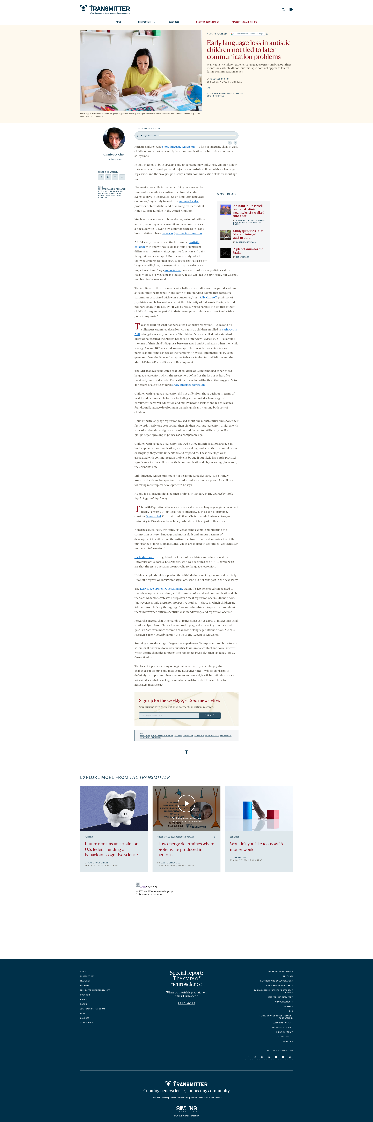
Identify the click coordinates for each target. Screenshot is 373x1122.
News (118, 22)
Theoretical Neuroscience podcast (175, 837)
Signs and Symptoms (150, 738)
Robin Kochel (172, 270)
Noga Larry (239, 222)
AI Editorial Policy (282, 1027)
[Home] (187, 1083)
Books (83, 1004)
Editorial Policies (283, 1023)
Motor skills (116, 193)
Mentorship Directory (280, 997)
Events (84, 1014)
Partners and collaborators (276, 981)
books (92, 1009)
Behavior (235, 837)
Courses (84, 1018)
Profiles (84, 986)
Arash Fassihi (243, 221)
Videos (84, 1000)
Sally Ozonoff (208, 297)
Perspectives (145, 22)
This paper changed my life (95, 990)
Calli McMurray (98, 863)
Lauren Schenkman (246, 242)
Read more (186, 1003)
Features (85, 981)
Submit (209, 715)
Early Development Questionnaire (161, 588)
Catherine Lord (144, 557)
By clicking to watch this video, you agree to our (186, 819)
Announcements (284, 1002)
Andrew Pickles (189, 201)
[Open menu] (291, 9)
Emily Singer (242, 257)
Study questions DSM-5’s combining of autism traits (248, 235)
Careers (288, 1007)
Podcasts (85, 995)
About (280, 972)
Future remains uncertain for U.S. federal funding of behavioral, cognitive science (111, 849)
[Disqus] (186, 917)
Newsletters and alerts (279, 986)
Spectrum (221, 34)
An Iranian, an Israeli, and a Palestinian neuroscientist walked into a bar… (248, 211)
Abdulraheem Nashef (247, 223)
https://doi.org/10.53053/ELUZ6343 (243, 93)
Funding (89, 837)
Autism (108, 191)
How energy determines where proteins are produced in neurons (185, 849)
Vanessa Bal (153, 516)
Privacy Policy (284, 1032)
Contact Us (287, 1041)
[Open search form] (283, 9)
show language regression (178, 146)
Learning (103, 193)
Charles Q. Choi (220, 79)
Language (118, 191)
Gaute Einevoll (170, 863)
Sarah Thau (240, 857)
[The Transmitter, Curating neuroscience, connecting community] (105, 9)
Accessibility (285, 1037)
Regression (104, 195)
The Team (288, 976)
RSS (291, 1011)
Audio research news (162, 736)
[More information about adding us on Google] (267, 34)
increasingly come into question (182, 233)
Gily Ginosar (258, 221)
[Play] (141, 135)
